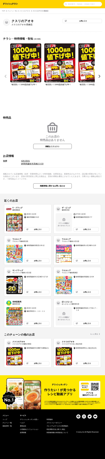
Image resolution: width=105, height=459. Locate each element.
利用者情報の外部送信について (57, 432)
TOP (3, 11)
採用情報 (23, 432)
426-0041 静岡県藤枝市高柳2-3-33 (32, 162)
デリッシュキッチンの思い (29, 419)
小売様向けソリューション (29, 429)
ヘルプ (22, 423)
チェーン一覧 (12, 11)
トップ (5, 419)
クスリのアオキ (24, 11)
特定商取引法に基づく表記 (56, 429)
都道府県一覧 (7, 426)
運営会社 (23, 426)
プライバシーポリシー (54, 423)
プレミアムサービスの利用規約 (57, 426)
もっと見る (94, 334)
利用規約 (50, 419)
